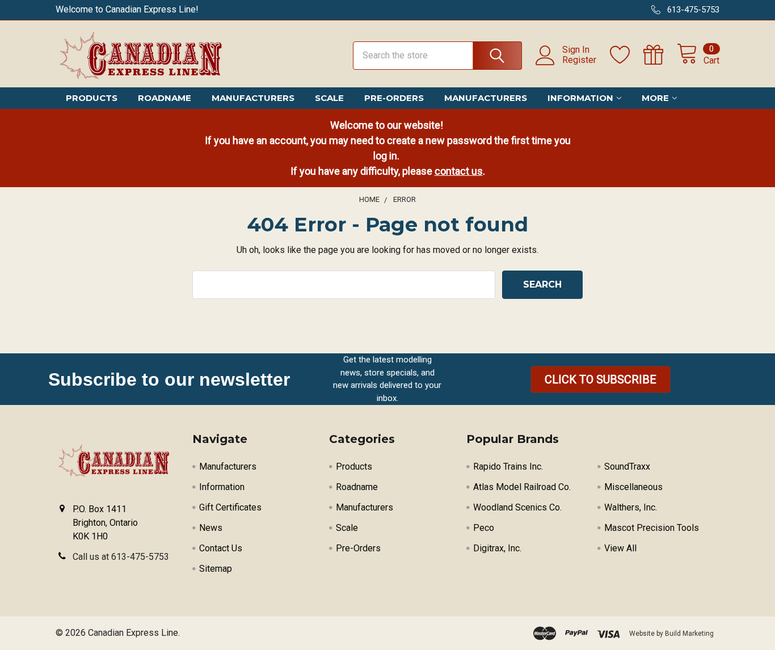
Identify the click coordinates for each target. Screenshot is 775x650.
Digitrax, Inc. (497, 548)
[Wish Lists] (626, 55)
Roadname (164, 97)
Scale (329, 97)
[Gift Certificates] (660, 55)
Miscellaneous (633, 487)
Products (91, 97)
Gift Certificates (230, 507)
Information (580, 97)
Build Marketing (689, 634)
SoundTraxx (627, 466)
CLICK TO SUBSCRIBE (600, 379)
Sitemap (215, 568)
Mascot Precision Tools (651, 527)
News (210, 527)
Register (579, 60)
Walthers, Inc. (630, 507)
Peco (483, 527)
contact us (459, 171)
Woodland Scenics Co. (517, 507)
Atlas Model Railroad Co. (522, 487)
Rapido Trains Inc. (508, 466)
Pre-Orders (394, 97)
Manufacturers (253, 97)
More (655, 97)
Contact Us (220, 548)
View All (620, 548)
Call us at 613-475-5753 (121, 556)
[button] (600, 379)
